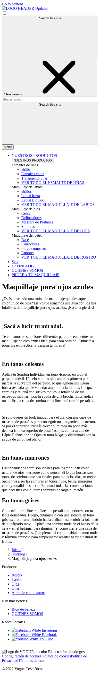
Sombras (28, 226)
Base (25, 240)
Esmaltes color (32, 174)
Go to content (12, 4)
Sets (15, 262)
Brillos (26, 191)
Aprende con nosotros (28, 593)
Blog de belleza (23, 609)
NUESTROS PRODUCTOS (33, 160)
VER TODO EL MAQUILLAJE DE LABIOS (58, 204)
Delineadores (31, 218)
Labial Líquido (32, 200)
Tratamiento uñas (34, 178)
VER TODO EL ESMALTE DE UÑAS (52, 183)
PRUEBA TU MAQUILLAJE (35, 275)
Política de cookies (56, 656)
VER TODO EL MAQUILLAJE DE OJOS (55, 231)
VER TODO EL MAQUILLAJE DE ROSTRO (58, 257)
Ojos (15, 584)
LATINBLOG (23, 266)
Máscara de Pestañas (37, 222)
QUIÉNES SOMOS (27, 270)
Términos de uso (31, 660)
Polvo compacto (33, 248)
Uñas (16, 588)
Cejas (25, 213)
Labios (17, 579)
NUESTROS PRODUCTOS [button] (34, 155)
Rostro (17, 575)
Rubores (27, 253)
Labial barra (30, 196)
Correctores (30, 244)
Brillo (25, 169)
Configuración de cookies (21, 656)
